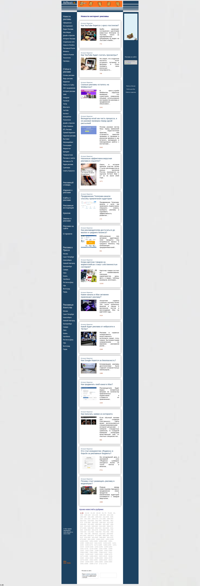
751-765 (106, 532)
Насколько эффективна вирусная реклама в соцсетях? (96, 159)
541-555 (102, 526)
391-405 (95, 522)
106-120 (87, 515)
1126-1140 (107, 543)
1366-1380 (84, 552)
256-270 (95, 519)
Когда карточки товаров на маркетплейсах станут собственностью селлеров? (99, 264)
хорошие (129, 62)
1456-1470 (108, 554)
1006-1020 (100, 539)
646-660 (87, 530)
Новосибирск (67, 260)
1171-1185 (98, 545)
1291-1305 (103, 548)
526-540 (95, 526)
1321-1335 (89, 550)
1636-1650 (89, 562)
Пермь (65, 292)
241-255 (87, 519)
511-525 (87, 526)
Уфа (64, 286)
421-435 (110, 522)
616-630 (106, 528)
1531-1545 (89, 558)
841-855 (83, 535)
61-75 (104, 513)
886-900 (106, 535)
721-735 (91, 532)
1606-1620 (103, 560)
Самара (65, 270)
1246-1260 (108, 547)
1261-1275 (84, 548)
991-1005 (91, 539)
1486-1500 (94, 556)
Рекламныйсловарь (68, 183)
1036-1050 (84, 541)
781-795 (87, 534)
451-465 (91, 524)
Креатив (66, 213)
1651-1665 (99, 562)
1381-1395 (94, 552)
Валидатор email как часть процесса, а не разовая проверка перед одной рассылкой (99, 120)
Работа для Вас (130, 89)
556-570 (110, 526)
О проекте (67, 234)
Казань (65, 276)
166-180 (83, 517)
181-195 (91, 517)
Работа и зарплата (131, 92)
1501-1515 (103, 556)
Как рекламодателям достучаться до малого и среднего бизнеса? (98, 231)
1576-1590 (84, 560)
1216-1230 (89, 547)
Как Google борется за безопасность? (98, 360)
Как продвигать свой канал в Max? (97, 384)
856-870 (91, 535)
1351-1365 (108, 550)
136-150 (102, 515)
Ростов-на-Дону (68, 282)
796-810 (95, 534)
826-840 (110, 534)
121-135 (95, 515)
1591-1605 (94, 560)
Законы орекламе (67, 219)
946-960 (102, 537)
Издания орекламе (67, 191)
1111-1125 (98, 543)
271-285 (102, 519)
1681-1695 (84, 563)
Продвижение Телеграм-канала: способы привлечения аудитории (96, 197)
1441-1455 (99, 554)
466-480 (98, 524)
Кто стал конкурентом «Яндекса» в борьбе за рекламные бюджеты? (97, 452)
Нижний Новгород (69, 263)
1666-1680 (108, 562)
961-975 (110, 537)
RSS (64, 561)
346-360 (106, 520)
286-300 (110, 519)
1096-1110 (89, 543)
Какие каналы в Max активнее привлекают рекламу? (95, 295)
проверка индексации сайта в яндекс (89, 574)
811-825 (102, 534)
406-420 (102, 522)
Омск (64, 273)
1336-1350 (99, 550)
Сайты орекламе (67, 199)
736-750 (98, 532)
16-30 (87, 513)
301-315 (83, 520)
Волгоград (66, 289)
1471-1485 (84, 556)
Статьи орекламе (67, 70)
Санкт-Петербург (68, 257)
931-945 (95, 537)
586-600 (91, 528)
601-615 (98, 528)
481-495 (106, 524)
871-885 (98, 535)
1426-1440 (89, 554)
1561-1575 (108, 558)
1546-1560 (99, 558)
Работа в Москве (130, 86)
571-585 (83, 528)
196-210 (98, 517)
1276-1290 (94, 548)
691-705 (110, 530)
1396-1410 (103, 552)
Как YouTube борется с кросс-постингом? (100, 25)
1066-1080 (103, 541)
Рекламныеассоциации (68, 206)
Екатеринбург (67, 266)
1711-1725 (103, 563)
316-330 (91, 520)
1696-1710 (94, 563)
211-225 (106, 517)
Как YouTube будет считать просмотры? (99, 55)
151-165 (110, 515)
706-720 (83, 532)
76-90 (110, 513)
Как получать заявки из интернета (96, 414)
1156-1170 (89, 545)
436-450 (83, 524)
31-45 (93, 513)
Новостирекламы (67, 17)
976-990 (83, 539)
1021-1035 (110, 539)
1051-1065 (94, 541)
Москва (65, 254)
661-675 (95, 530)
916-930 (87, 537)
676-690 (102, 530)
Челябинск (66, 279)
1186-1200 (107, 545)
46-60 (98, 513)
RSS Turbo (67, 563)
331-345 (98, 520)
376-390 (87, 522)
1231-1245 (99, 547)
